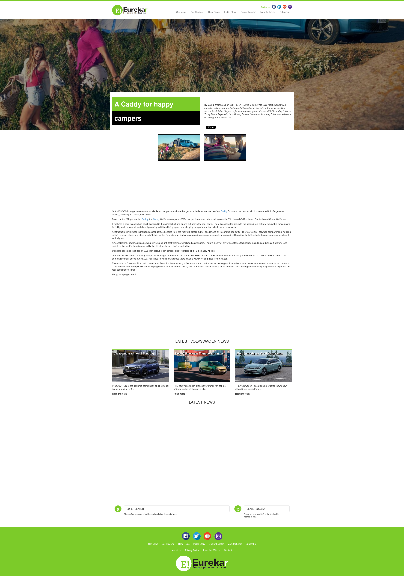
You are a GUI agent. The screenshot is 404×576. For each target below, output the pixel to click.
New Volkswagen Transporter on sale (200, 353)
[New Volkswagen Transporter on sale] (202, 365)
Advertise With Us (211, 550)
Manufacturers (267, 12)
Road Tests (214, 12)
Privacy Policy (192, 550)
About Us (176, 550)
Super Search (135, 508)
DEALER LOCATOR (256, 508)
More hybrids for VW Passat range (260, 353)
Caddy (224, 211)
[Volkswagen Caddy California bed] (225, 147)
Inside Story (230, 12)
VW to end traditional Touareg (134, 353)
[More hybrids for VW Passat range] (263, 365)
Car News (181, 12)
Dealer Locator (248, 12)
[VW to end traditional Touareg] (140, 365)
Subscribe (285, 12)
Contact (228, 550)
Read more (118, 393)
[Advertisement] (202, 187)
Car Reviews (197, 12)
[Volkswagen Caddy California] (179, 147)
